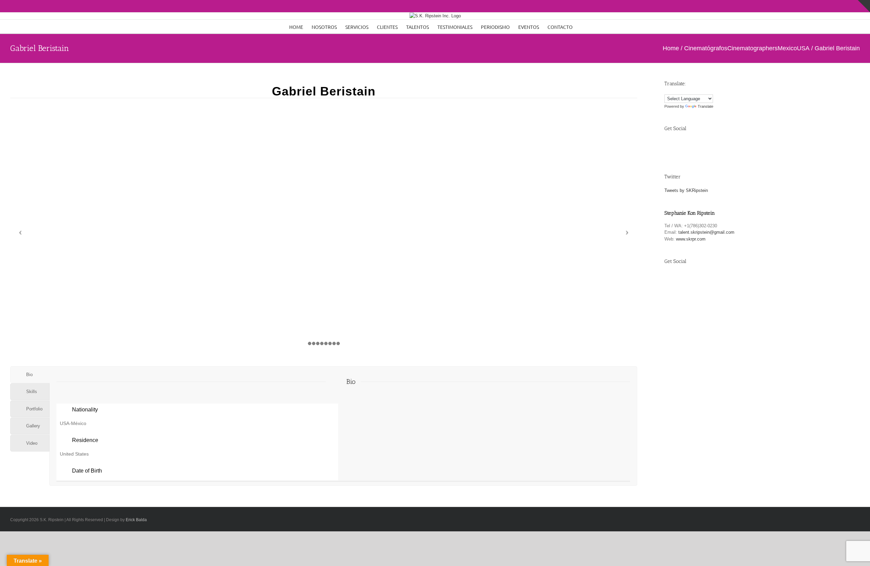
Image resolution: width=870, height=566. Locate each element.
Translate (705, 106)
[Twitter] (685, 146)
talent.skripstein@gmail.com (706, 232)
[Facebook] (669, 146)
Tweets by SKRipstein (686, 190)
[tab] (30, 374)
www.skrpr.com (691, 239)
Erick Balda (136, 519)
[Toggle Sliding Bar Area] (864, 6)
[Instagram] (701, 146)
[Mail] (716, 146)
